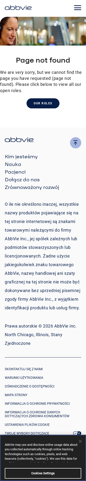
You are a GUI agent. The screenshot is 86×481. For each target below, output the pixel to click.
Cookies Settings (43, 473)
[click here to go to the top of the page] (75, 142)
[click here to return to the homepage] (18, 8)
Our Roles (43, 103)
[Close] (80, 441)
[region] (43, 458)
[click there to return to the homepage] (43, 140)
